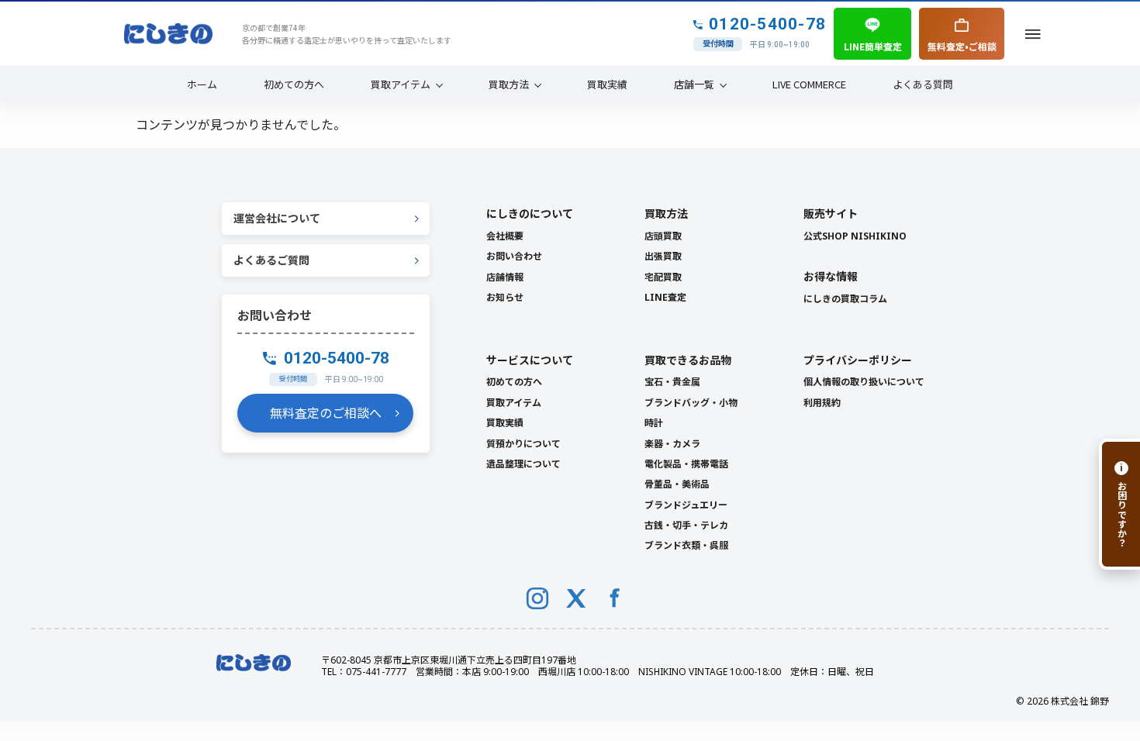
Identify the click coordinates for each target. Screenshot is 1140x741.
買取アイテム (400, 84)
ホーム (202, 84)
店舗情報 (504, 277)
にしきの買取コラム (845, 298)
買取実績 (607, 84)
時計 (653, 422)
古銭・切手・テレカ (686, 525)
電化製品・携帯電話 (686, 463)
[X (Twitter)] (576, 598)
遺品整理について (523, 463)
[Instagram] (537, 598)
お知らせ (504, 297)
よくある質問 (923, 84)
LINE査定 (665, 297)
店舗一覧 (694, 84)
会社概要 (504, 236)
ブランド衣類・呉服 (686, 545)
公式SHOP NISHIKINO (855, 236)
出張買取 (663, 256)
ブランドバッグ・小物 (691, 402)
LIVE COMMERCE (809, 84)
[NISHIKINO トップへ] (168, 34)
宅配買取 (663, 277)
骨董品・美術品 (677, 484)
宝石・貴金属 (672, 381)
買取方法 (509, 84)
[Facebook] (615, 598)
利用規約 (822, 402)
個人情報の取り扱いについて (863, 381)
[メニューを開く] (1033, 34)
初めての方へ (294, 84)
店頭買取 (663, 236)
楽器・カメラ (672, 443)
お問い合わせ (514, 256)
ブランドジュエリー (685, 505)
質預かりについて (523, 443)
